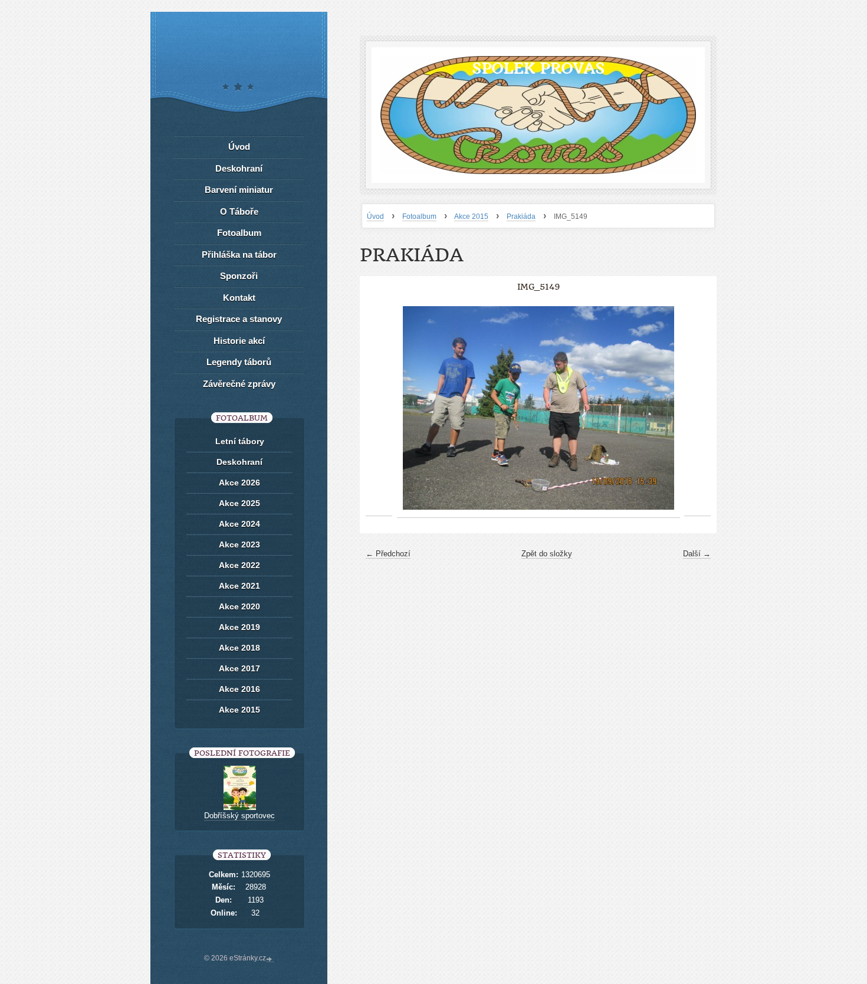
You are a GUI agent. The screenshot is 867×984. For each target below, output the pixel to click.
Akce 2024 (239, 524)
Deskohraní (238, 168)
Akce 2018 (239, 647)
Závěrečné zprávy (239, 384)
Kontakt (239, 298)
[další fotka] (697, 408)
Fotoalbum (419, 216)
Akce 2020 (239, 606)
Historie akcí (239, 341)
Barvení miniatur (239, 190)
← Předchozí (388, 553)
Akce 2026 (239, 482)
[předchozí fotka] (379, 408)
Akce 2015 (471, 216)
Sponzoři (239, 276)
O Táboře (239, 211)
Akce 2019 (239, 627)
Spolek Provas (538, 68)
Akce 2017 (239, 668)
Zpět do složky (546, 553)
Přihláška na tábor (239, 255)
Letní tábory (239, 441)
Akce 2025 (239, 503)
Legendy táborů (238, 362)
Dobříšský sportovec (239, 815)
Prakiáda (521, 216)
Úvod (375, 216)
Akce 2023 (239, 544)
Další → (697, 553)
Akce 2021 (239, 586)
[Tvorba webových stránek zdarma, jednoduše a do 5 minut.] (270, 959)
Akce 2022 (239, 565)
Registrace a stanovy (239, 319)
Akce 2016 (239, 689)
